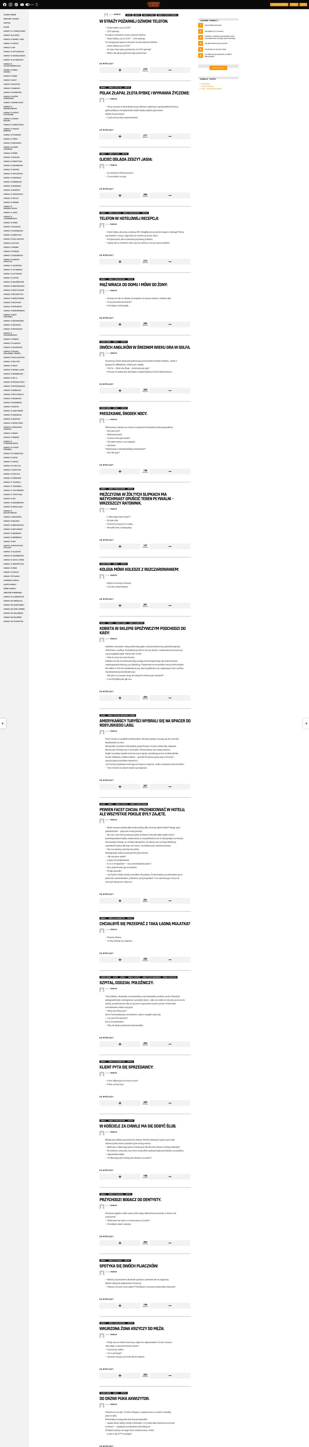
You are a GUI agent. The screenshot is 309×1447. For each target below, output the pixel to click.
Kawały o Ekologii (12, 157)
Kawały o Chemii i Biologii (11, 119)
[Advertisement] (218, 110)
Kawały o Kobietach (12, 235)
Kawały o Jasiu (10, 212)
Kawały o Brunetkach (13, 102)
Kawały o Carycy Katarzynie (11, 113)
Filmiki (294, 4)
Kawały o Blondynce (13, 92)
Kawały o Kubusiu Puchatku (11, 260)
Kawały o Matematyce (13, 294)
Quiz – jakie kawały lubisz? (212, 89)
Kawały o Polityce (12, 361)
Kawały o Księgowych (13, 255)
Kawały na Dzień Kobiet (14, 605)
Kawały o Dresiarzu (12, 143)
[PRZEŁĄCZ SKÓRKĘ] (37, 4)
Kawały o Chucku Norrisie (11, 130)
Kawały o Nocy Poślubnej (10, 316)
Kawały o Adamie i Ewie (14, 39)
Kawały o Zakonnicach (14, 556)
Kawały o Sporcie (11, 437)
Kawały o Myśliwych (13, 306)
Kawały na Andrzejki (13, 601)
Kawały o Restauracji (14, 394)
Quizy (303, 4)
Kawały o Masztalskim (14, 290)
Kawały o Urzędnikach (14, 502)
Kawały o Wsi (10, 541)
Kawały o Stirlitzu (12, 466)
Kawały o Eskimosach (13, 165)
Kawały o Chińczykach (14, 124)
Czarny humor (10, 15)
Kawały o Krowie (11, 247)
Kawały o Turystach (13, 494)
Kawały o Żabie (10, 568)
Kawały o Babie (10, 76)
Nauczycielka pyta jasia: (213, 25)
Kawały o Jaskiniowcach (10, 217)
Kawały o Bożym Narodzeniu (11, 97)
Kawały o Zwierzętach (14, 564)
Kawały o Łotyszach (13, 274)
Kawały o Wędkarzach (14, 525)
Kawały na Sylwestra (13, 621)
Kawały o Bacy (10, 80)
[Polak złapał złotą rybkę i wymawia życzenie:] (3, 723)
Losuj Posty (218, 68)
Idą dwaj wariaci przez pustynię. (216, 43)
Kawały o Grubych (12, 190)
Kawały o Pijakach (12, 343)
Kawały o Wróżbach (12, 537)
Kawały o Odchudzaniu (14, 321)
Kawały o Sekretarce (13, 423)
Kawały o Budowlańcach (10, 107)
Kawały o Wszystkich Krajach (13, 546)
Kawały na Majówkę (13, 617)
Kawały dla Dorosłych (14, 597)
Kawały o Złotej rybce (14, 560)
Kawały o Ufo (9, 498)
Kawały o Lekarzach (13, 265)
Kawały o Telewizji (12, 482)
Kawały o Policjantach (14, 357)
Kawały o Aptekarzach (14, 51)
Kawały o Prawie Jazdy (14, 370)
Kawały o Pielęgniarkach (10, 334)
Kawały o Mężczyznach (14, 298)
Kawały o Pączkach (12, 325)
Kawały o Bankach (12, 88)
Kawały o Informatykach (10, 207)
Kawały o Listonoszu (13, 269)
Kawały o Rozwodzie (13, 402)
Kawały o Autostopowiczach (12, 65)
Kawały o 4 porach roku (14, 31)
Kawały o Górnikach (13, 182)
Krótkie (7, 23)
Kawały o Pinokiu (11, 339)
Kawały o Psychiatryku (14, 382)
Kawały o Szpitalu (12, 474)
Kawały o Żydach (11, 572)
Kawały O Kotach (11, 243)
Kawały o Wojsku (11, 521)
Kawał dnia (206, 84)
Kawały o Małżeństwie (14, 282)
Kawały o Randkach (12, 390)
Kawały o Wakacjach (13, 507)
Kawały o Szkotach (12, 470)
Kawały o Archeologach (14, 56)
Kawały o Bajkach (12, 84)
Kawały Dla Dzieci (11, 35)
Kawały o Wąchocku (13, 517)
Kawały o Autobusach (13, 60)
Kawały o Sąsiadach (13, 415)
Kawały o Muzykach (12, 302)
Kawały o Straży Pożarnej (11, 448)
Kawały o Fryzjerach (13, 173)
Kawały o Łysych (11, 278)
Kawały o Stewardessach (11, 442)
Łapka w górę (119, 70)
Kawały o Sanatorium (13, 411)
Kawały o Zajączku (12, 551)
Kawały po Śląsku (12, 576)
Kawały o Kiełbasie (12, 227)
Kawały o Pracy (11, 365)
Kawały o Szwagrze (12, 478)
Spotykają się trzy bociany (214, 31)
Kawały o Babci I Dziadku (11, 71)
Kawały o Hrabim (11, 202)
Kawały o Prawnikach (13, 374)
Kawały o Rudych (11, 406)
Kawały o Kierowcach (13, 231)
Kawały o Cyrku (11, 139)
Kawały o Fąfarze (11, 169)
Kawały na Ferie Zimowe (14, 609)
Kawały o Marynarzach (14, 286)
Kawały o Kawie (11, 222)
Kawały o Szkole (11, 461)
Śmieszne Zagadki (11, 19)
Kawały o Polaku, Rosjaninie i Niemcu (12, 352)
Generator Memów (279, 4)
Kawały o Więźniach (12, 533)
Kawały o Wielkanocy (13, 529)
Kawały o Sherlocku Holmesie (13, 428)
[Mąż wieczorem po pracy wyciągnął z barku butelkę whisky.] (306, 723)
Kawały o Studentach (13, 453)
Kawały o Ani (9, 47)
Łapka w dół (169, 70)
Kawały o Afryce (11, 43)
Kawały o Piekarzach (13, 329)
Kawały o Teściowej (13, 486)
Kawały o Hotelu (11, 198)
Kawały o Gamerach (12, 178)
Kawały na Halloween (13, 613)
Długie (6, 27)
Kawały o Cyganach (12, 135)
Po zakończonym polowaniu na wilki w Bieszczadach (218, 55)
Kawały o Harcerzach (13, 194)
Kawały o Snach (11, 433)
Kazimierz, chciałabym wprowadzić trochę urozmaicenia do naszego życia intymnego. (220, 37)
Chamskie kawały (11, 580)
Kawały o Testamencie (14, 490)
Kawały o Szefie (11, 457)
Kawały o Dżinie (11, 153)
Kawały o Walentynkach (10, 512)
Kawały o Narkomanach (14, 310)
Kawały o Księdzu (11, 251)
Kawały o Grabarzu (12, 186)
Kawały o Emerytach (13, 161)
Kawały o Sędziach (12, 419)
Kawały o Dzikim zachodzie (11, 148)
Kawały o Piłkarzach (13, 347)
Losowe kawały (207, 86)
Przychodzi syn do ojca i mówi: (215, 49)
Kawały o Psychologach (14, 386)
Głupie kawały (10, 584)
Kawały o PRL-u (10, 378)
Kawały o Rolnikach (12, 398)
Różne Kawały (10, 588)
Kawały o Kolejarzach (14, 239)
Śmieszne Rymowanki (13, 592)
